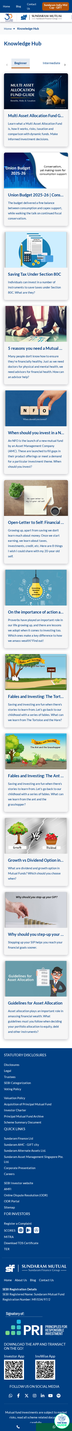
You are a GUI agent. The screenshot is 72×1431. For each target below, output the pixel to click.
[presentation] (7, 64)
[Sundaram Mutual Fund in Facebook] (19, 1396)
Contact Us (31, 6)
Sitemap (9, 1207)
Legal (7, 1070)
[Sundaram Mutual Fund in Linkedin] (43, 1396)
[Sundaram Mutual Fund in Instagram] (35, 1396)
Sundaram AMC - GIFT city (21, 1144)
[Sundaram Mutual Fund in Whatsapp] (11, 1396)
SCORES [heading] (9, 1230)
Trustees (10, 1077)
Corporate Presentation (19, 1168)
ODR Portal (11, 1201)
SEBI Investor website (18, 1183)
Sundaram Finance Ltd (18, 1138)
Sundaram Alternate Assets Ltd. (25, 1150)
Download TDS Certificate (21, 1243)
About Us (21, 1280)
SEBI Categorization (17, 1083)
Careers (9, 1174)
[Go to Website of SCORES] (20, 1230)
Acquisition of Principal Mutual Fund (27, 1104)
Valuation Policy (14, 1098)
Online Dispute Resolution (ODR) (26, 1195)
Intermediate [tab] (51, 63)
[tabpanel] (36, 555)
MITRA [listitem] (9, 1237)
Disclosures (11, 1064)
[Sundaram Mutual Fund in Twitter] (27, 1396)
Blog (18, 6)
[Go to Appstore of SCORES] (36, 1230)
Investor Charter (15, 1110)
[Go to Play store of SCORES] (28, 1230)
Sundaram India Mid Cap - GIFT (55, 6)
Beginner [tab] (20, 63)
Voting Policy (12, 1089)
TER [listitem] (7, 1249)
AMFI (7, 1189)
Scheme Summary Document (22, 1122)
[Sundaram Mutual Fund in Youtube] (51, 1396)
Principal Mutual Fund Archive (24, 1116)
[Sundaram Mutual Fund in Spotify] (59, 1396)
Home (6, 6)
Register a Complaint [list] (18, 1223)
